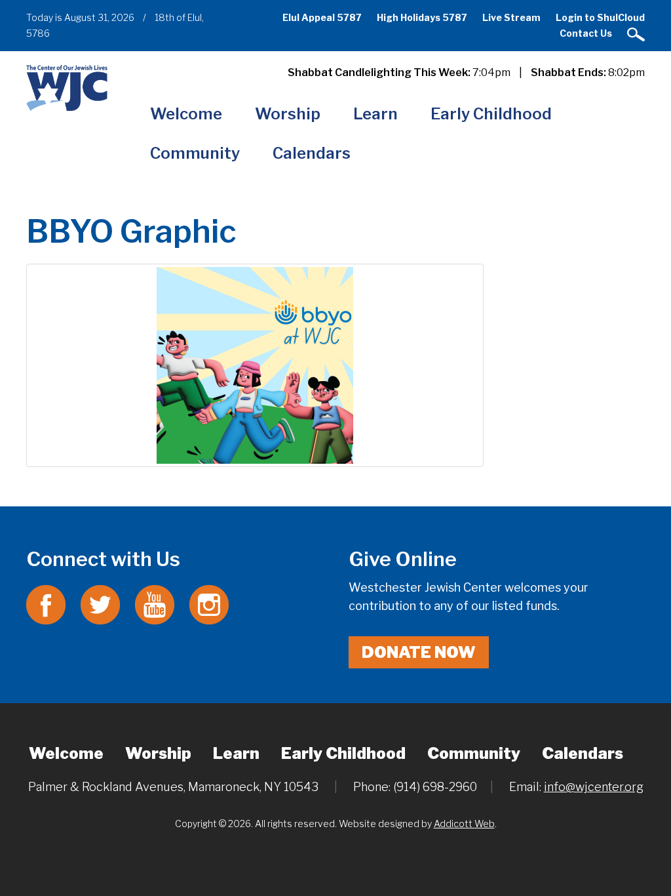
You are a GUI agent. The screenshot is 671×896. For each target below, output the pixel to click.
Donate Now (419, 652)
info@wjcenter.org (593, 787)
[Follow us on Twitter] (100, 604)
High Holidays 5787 (422, 17)
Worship (287, 113)
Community (195, 153)
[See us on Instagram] (209, 604)
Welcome (186, 113)
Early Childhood (491, 113)
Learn (375, 113)
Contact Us (586, 33)
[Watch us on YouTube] (154, 604)
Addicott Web (464, 823)
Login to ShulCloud (600, 17)
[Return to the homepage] (66, 87)
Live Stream (511, 17)
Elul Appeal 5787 (322, 17)
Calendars (312, 153)
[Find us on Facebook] (46, 604)
